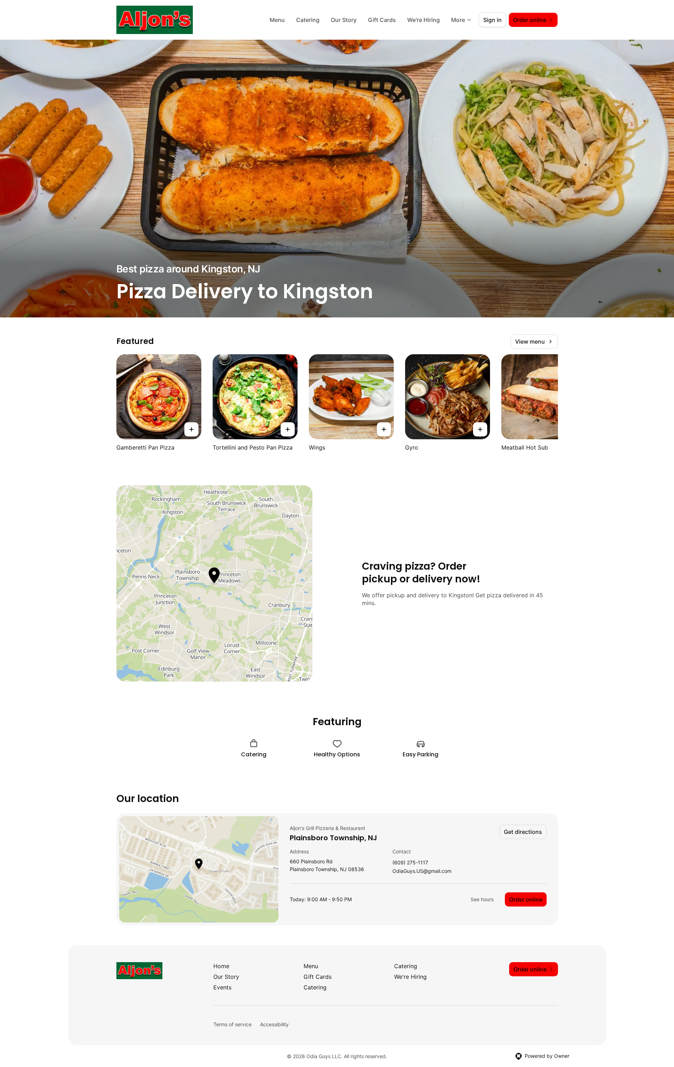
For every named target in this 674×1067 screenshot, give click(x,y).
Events (222, 987)
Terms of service (232, 1024)
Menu (277, 19)
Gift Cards (382, 19)
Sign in (492, 19)
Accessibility (274, 1024)
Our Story (344, 19)
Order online (525, 899)
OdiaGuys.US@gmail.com (421, 871)
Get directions (523, 831)
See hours (482, 899)
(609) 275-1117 (410, 862)
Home (221, 966)
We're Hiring (423, 19)
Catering (307, 19)
